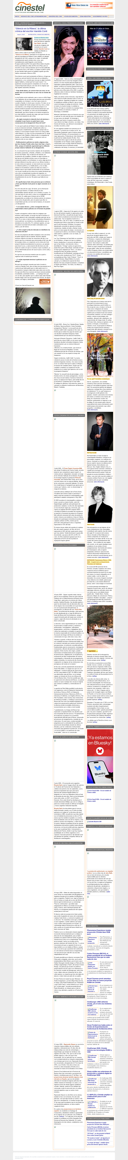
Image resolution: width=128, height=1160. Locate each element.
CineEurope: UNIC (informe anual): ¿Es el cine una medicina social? (99, 1003)
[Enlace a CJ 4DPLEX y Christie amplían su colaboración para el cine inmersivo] (92, 1105)
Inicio (17, 16)
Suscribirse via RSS (100, 16)
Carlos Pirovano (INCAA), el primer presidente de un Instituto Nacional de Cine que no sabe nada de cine (99, 956)
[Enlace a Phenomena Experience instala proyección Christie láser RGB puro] (92, 940)
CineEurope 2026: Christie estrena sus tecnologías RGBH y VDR (99, 1050)
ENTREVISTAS (25, 23)
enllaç (103, 660)
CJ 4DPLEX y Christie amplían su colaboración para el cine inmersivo (99, 1096)
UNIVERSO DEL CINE (55, 16)
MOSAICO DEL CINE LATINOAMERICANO (34, 16)
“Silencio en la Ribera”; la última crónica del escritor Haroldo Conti (31, 29)
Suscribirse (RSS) (19, 1158)
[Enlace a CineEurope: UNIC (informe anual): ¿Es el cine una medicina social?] (92, 1012)
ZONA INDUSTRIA (85, 16)
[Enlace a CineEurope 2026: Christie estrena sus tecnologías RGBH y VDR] (92, 1058)
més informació (104, 123)
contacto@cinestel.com (70, 1156)
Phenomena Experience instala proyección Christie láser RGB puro (99, 932)
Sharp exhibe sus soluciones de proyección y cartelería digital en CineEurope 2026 (99, 1073)
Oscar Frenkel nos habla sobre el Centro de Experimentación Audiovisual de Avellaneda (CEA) (99, 1027)
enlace (62, 1116)
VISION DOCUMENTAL (71, 16)
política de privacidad (89, 1156)
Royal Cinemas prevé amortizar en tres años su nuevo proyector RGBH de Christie (99, 980)
